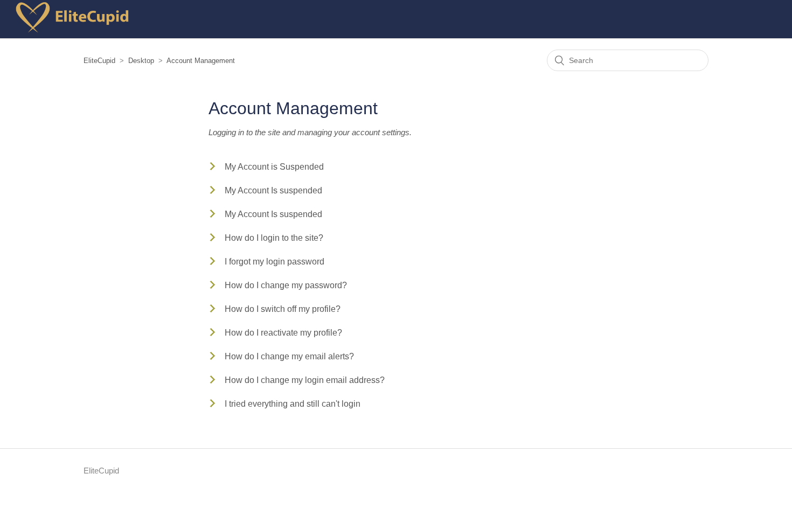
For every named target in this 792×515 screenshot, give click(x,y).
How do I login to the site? (274, 237)
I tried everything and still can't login (292, 403)
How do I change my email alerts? (289, 356)
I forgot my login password (274, 261)
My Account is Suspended (274, 166)
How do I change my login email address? (305, 380)
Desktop (141, 61)
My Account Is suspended (273, 190)
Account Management (200, 61)
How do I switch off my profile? (283, 309)
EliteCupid (99, 61)
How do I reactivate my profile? (283, 332)
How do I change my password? (286, 285)
